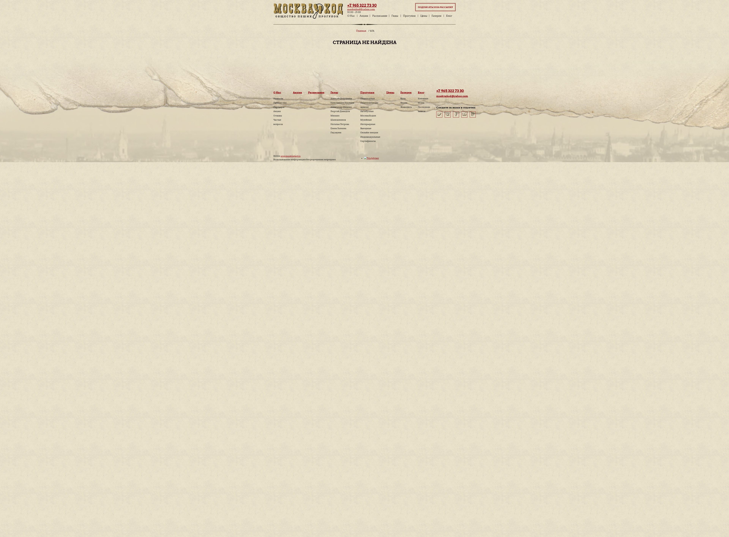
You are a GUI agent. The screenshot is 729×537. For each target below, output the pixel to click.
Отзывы (277, 115)
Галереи (436, 15)
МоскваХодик (368, 115)
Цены (423, 15)
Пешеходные (367, 98)
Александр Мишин (341, 107)
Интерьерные (367, 124)
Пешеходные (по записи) (369, 104)
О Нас (351, 15)
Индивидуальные (370, 137)
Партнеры (278, 107)
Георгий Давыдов (340, 111)
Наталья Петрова (340, 124)
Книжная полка (423, 100)
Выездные (365, 128)
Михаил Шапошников (338, 117)
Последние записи (424, 109)
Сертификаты (368, 141)
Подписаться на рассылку (435, 7)
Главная (361, 30)
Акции (364, 15)
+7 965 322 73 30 (362, 5)
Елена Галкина (338, 128)
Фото (403, 98)
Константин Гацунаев (342, 102)
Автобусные (367, 111)
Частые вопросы (278, 121)
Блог (449, 15)
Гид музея (336, 132)
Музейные (366, 119)
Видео (403, 102)
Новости (278, 98)
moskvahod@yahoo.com (361, 9)
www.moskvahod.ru (291, 156)
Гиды (394, 15)
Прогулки (409, 15)
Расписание (379, 15)
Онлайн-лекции (369, 132)
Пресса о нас (280, 102)
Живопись (406, 107)
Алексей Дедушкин (341, 98)
